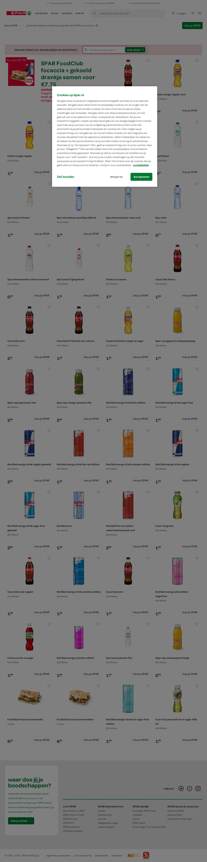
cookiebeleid (141, 165)
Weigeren (116, 177)
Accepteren (141, 177)
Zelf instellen (65, 176)
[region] (104, 136)
